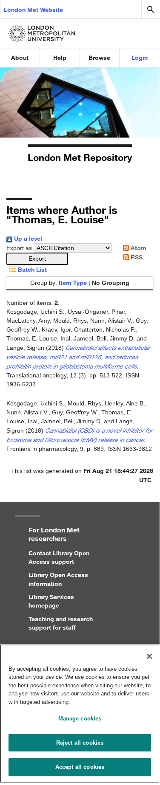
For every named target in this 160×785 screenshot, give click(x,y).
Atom (137, 247)
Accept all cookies (79, 767)
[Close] (149, 656)
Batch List (31, 269)
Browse (99, 57)
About (20, 57)
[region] (80, 713)
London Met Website (33, 9)
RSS (136, 257)
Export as (19, 248)
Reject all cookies (79, 743)
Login (139, 57)
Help (59, 57)
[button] (37, 259)
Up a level (27, 238)
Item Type (73, 282)
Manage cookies (80, 718)
